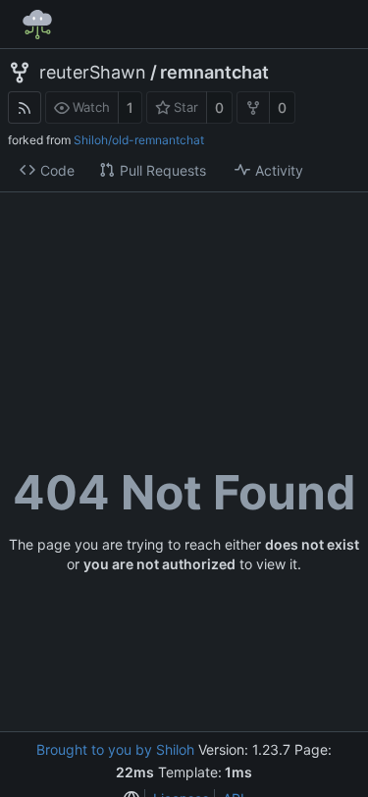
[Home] (37, 24)
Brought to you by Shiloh (115, 749)
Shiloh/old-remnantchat (139, 140)
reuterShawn (92, 72)
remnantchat (214, 72)
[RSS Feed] (24, 107)
